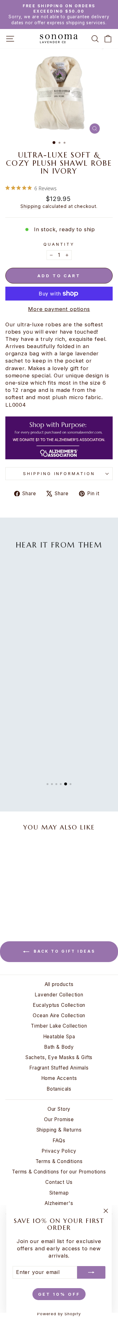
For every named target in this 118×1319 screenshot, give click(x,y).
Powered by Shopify (59, 1313)
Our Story (59, 1109)
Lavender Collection (59, 995)
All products (59, 984)
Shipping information (59, 473)
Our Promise (59, 1119)
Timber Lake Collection (59, 1026)
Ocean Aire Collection (59, 1015)
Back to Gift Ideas (63, 951)
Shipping (30, 206)
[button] (47, 784)
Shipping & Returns (59, 1130)
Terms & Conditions (59, 1161)
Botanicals (59, 1089)
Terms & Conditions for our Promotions (59, 1172)
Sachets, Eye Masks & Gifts (59, 1057)
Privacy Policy (59, 1151)
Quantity (59, 244)
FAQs (59, 1141)
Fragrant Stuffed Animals (59, 1068)
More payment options (59, 309)
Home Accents (59, 1078)
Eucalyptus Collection (59, 1005)
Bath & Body (59, 1047)
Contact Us (58, 1182)
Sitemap (59, 1193)
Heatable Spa (59, 1037)
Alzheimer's (59, 1203)
